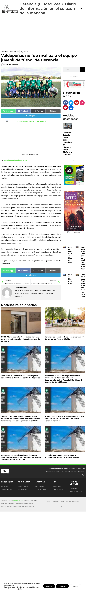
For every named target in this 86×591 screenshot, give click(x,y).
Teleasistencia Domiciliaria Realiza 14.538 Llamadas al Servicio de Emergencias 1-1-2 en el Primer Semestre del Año (21, 457)
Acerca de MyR (80, 475)
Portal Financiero (58, 489)
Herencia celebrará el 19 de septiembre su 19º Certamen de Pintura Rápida (64, 338)
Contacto (81, 472)
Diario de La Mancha (76, 491)
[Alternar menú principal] (81, 8)
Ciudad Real (73, 488)
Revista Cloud (22, 489)
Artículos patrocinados (53, 472)
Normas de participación (72, 501)
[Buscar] (82, 69)
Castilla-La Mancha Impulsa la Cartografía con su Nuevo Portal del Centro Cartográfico (20, 377)
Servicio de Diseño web (69, 472)
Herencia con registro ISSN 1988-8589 (62, 506)
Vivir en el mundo (40, 489)
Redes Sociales (23, 486)
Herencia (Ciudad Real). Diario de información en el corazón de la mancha (48, 8)
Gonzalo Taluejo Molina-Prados (15, 160)
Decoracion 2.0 (5, 486)
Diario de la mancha (78, 469)
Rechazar (63, 586)
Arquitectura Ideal (6, 489)
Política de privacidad (58, 501)
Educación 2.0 (57, 486)
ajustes (19, 589)
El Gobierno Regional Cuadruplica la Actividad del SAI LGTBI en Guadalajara (62, 456)
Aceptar (50, 586)
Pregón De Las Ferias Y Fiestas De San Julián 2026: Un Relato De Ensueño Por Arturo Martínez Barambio (64, 418)
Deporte (5, 52)
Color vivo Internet (18, 500)
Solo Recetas (39, 486)
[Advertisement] (43, 32)
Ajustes (75, 586)
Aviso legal (48, 501)
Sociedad (14, 52)
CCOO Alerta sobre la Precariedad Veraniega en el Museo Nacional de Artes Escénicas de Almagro (20, 339)
